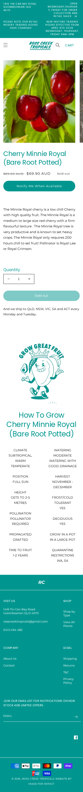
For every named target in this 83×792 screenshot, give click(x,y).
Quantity (11, 269)
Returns (69, 665)
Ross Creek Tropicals (38, 778)
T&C (66, 672)
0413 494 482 (12, 630)
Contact (9, 665)
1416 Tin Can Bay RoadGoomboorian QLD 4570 (21, 611)
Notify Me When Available (39, 186)
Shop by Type (69, 613)
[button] (5, 45)
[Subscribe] (76, 717)
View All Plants (69, 624)
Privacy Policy (68, 680)
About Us (9, 658)
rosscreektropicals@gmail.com (25, 621)
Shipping (70, 658)
